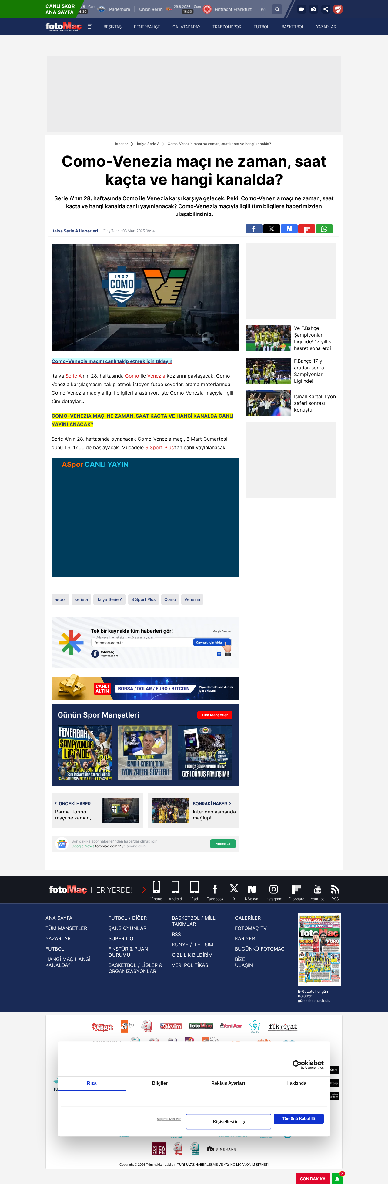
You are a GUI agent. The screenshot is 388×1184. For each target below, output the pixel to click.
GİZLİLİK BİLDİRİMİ (193, 955)
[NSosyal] (289, 228)
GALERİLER (248, 918)
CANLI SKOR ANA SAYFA (60, 9)
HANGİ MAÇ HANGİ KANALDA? (67, 962)
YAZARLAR (58, 938)
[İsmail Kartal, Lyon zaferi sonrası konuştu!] (268, 403)
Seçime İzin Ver (169, 1119)
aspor (60, 599)
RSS (176, 934)
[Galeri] (313, 9)
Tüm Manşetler (215, 715)
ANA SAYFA (58, 918)
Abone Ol (223, 844)
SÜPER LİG (121, 938)
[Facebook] (254, 228)
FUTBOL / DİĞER (128, 918)
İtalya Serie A (148, 143)
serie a (81, 599)
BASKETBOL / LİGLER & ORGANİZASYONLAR (135, 968)
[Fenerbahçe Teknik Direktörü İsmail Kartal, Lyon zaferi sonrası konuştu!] (145, 752)
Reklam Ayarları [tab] (228, 1083)
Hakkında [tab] (296, 1083)
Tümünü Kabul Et (298, 1118)
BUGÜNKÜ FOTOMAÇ (260, 949)
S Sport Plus (159, 447)
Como (132, 376)
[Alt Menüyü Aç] (90, 26)
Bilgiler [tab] (160, 1083)
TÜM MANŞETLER (66, 928)
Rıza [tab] (91, 1083)
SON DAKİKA (313, 1178)
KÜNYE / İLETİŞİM (192, 944)
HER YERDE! (111, 890)
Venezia (156, 376)
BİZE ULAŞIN (244, 962)
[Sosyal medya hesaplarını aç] (325, 9)
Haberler (120, 143)
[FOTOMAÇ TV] (301, 9)
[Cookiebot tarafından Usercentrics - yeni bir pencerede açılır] (297, 1064)
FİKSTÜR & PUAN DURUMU (128, 952)
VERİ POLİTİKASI (190, 965)
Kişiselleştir (225, 1121)
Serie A (73, 376)
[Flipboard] (306, 228)
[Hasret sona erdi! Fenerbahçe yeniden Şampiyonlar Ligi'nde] (85, 752)
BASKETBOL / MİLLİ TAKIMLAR (194, 921)
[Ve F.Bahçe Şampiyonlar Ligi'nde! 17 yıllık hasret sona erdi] (268, 338)
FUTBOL (54, 949)
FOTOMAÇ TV (251, 928)
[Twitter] (271, 228)
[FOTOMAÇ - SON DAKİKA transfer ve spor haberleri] (63, 27)
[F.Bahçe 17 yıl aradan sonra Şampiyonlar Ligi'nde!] (268, 371)
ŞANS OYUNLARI (128, 928)
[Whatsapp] (324, 228)
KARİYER (245, 938)
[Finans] (145, 687)
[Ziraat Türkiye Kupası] (338, 9)
